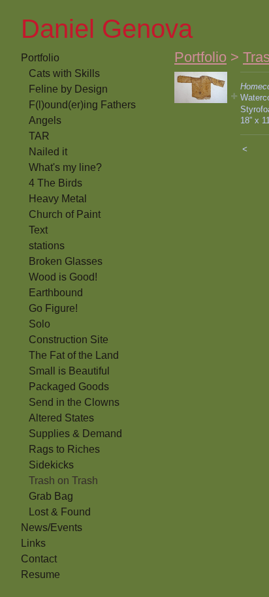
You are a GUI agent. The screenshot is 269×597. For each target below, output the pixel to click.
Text (38, 230)
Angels (45, 120)
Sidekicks (51, 464)
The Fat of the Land (74, 355)
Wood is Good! (63, 277)
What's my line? (65, 167)
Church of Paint (65, 214)
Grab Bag (51, 496)
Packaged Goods (69, 386)
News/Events (51, 527)
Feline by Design (68, 89)
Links (33, 543)
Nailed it (48, 151)
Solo (39, 323)
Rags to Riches (64, 449)
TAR (39, 136)
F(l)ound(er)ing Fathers (82, 104)
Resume (40, 574)
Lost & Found (60, 511)
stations (47, 245)
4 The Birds (55, 183)
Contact (39, 558)
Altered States (61, 417)
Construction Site (68, 339)
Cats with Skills (64, 73)
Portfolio (40, 57)
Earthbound (56, 292)
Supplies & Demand (75, 433)
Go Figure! (53, 308)
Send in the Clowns (74, 402)
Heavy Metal (58, 198)
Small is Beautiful (69, 370)
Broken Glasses (66, 261)
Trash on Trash (63, 480)
